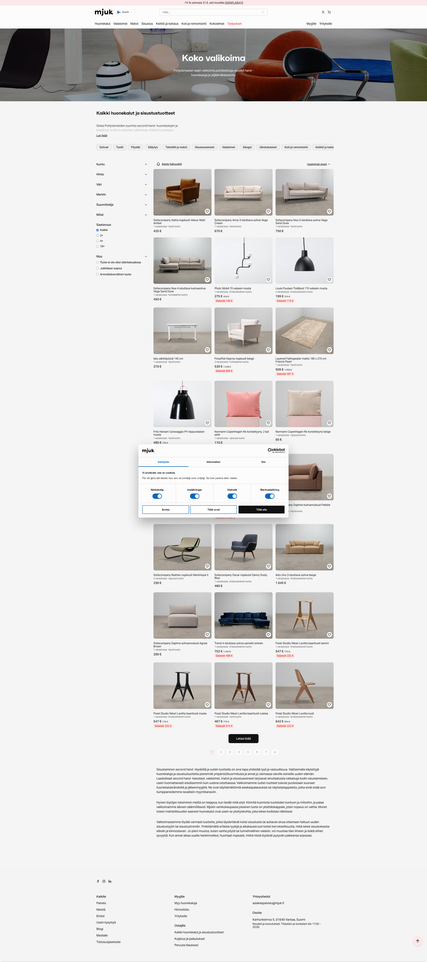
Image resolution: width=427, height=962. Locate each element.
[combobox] (213, 12)
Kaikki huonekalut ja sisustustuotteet (199, 932)
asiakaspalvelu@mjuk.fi (268, 903)
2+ (101, 235)
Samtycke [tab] (163, 462)
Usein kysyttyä (106, 922)
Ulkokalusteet (268, 147)
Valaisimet (228, 147)
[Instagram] (103, 881)
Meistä (100, 909)
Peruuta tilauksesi (186, 945)
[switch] (194, 496)
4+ (101, 241)
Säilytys (153, 147)
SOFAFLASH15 (234, 2)
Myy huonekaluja (185, 903)
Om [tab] (263, 462)
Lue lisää (101, 135)
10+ (102, 246)
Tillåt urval (213, 509)
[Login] (323, 12)
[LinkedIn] (109, 881)
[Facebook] (97, 881)
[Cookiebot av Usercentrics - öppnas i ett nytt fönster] (270, 450)
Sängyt (247, 147)
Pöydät (135, 147)
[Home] (104, 12)
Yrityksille (180, 916)
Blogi (99, 929)
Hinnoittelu (181, 909)
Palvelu (101, 903)
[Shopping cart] (329, 12)
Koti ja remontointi (296, 147)
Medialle (102, 935)
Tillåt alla (261, 509)
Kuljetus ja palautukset (189, 939)
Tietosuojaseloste (108, 942)
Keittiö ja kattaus (326, 147)
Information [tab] (213, 462)
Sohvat (104, 147)
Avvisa (165, 509)
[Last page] (275, 752)
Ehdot (100, 916)
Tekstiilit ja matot (176, 147)
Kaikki (104, 230)
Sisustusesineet (204, 147)
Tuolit (119, 147)
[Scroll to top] (418, 941)
